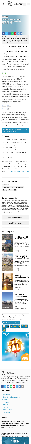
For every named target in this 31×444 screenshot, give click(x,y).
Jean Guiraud (17, 249)
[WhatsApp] (12, 33)
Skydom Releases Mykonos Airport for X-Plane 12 (14, 130)
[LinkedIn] (9, 33)
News (4, 190)
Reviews (5, 407)
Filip (15, 306)
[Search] (3, 4)
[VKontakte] (21, 33)
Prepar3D (12, 190)
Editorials (5, 405)
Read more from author (11, 322)
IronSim (5, 184)
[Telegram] (18, 33)
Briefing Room (7, 410)
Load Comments (15, 223)
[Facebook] (3, 33)
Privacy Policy (7, 412)
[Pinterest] (15, 33)
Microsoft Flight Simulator (12, 187)
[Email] (22, 386)
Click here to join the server (19, 171)
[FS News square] (15, 346)
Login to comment (15, 217)
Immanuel (17, 268)
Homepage (6, 395)
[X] (6, 33)
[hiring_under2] (14, 441)
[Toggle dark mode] (24, 4)
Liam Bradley (17, 287)
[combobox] (3, 4)
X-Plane (5, 400)
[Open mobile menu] (21, 4)
